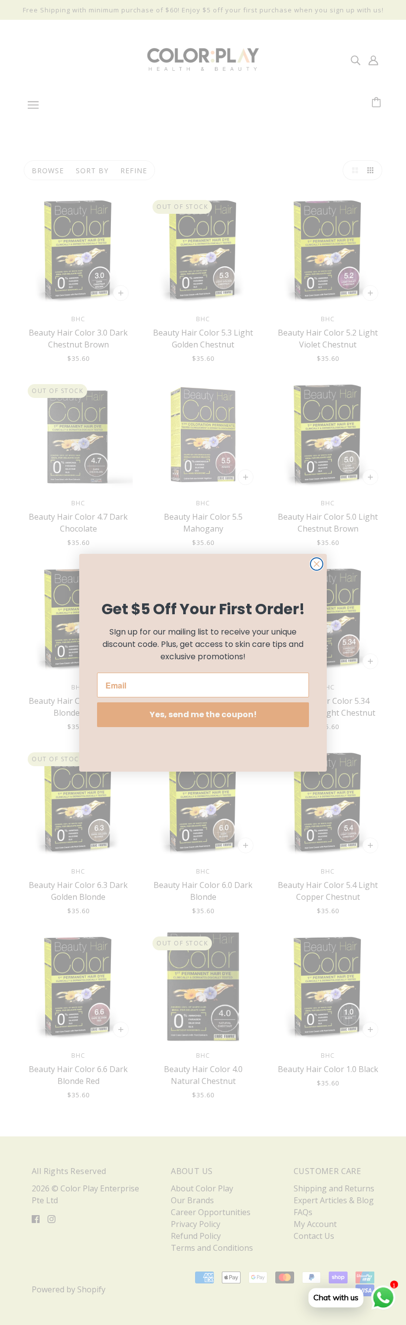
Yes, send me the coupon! (203, 714)
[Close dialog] (316, 564)
